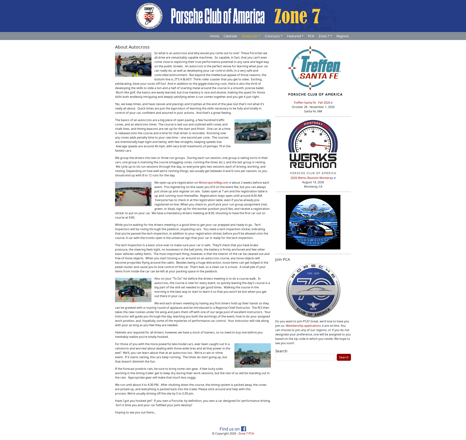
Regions (342, 36)
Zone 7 (324, 36)
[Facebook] (233, 428)
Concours (272, 36)
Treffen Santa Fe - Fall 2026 (312, 103)
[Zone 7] (233, 16)
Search (281, 350)
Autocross (250, 36)
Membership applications (303, 326)
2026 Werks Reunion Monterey (312, 178)
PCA (311, 36)
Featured (294, 36)
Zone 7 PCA (246, 433)
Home (214, 36)
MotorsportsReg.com (213, 183)
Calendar (231, 36)
